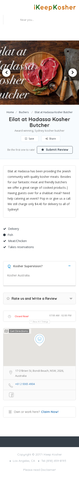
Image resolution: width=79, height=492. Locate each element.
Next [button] (72, 72)
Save (31, 138)
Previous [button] (6, 72)
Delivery (13, 229)
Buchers (24, 112)
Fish (10, 235)
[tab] (39, 265)
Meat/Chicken (17, 241)
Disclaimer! (48, 470)
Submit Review (56, 150)
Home (10, 112)
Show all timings (40, 322)
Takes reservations (21, 247)
